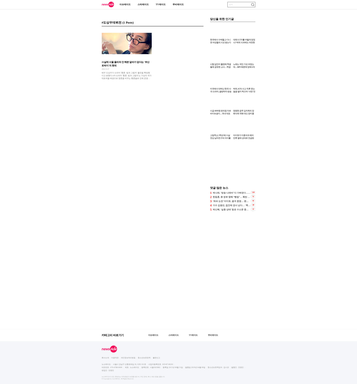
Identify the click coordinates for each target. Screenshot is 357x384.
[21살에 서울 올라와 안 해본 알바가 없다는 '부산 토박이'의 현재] (127, 54)
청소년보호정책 (144, 358)
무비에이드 (178, 4)
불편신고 (156, 358)
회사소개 (105, 358)
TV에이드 (161, 4)
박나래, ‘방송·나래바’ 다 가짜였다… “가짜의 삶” (231, 193)
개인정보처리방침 (128, 358)
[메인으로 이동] (108, 7)
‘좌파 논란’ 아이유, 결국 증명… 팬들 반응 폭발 (231, 201)
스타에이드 (143, 4)
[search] (252, 4)
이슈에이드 (125, 4)
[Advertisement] (233, 164)
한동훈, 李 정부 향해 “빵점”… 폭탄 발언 (231, 197)
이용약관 (115, 358)
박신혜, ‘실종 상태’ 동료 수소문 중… (231, 209)
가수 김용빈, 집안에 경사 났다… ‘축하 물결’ (231, 205)
